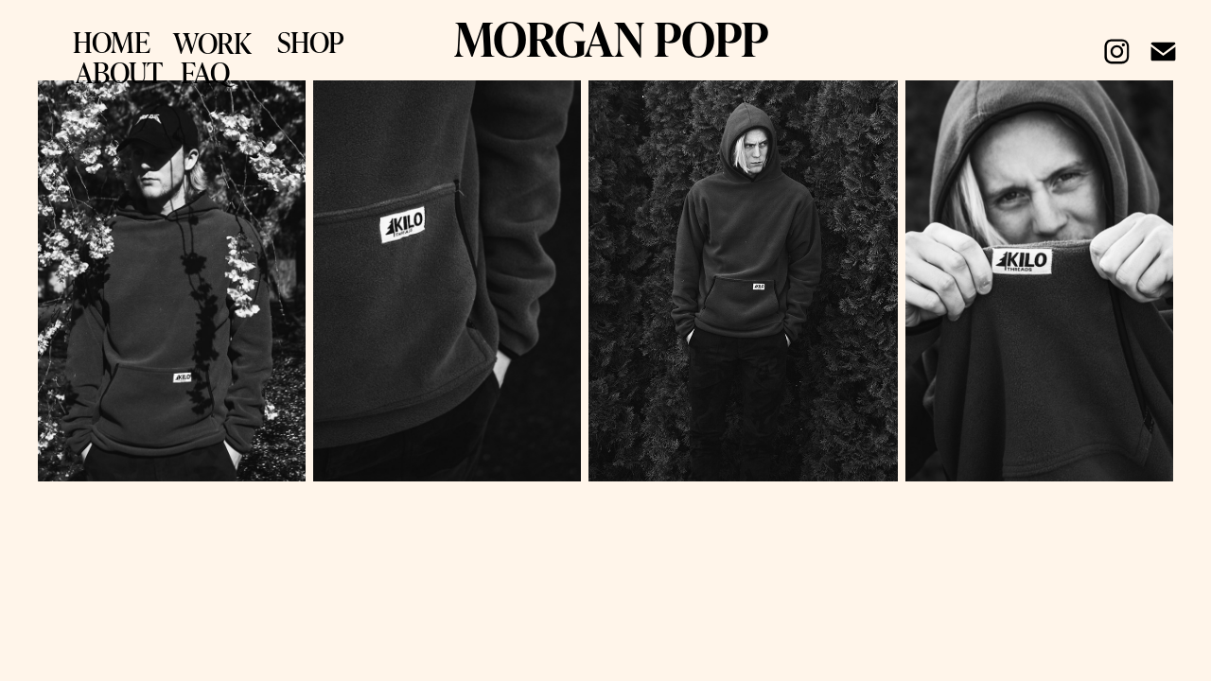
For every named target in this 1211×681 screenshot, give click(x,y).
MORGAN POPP (611, 38)
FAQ (205, 72)
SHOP (310, 42)
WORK (212, 42)
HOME (111, 42)
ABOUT (119, 72)
